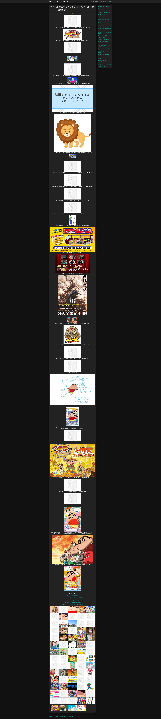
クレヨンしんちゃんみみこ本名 (72, 600)
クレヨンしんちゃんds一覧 (103, 39)
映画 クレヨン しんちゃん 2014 (103, 57)
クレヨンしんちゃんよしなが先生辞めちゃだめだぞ (72, 604)
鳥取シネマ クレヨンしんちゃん (104, 48)
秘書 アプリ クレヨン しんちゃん (104, 20)
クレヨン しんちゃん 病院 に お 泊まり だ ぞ (104, 51)
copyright (109, 1)
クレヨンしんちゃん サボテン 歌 (104, 64)
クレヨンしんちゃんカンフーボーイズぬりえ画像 (104, 36)
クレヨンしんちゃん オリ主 (103, 54)
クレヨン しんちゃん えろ (59, 1)
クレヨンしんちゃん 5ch (103, 66)
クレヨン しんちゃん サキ (103, 14)
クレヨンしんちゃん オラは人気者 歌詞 (104, 33)
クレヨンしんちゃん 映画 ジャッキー (104, 42)
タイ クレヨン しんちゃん (103, 17)
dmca (92, 1)
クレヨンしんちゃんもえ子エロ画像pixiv (72, 602)
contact (96, 1)
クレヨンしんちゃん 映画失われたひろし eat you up (104, 29)
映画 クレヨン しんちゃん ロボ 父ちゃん (104, 46)
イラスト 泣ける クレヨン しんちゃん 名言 (104, 61)
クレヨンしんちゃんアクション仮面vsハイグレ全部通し (72, 597)
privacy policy (102, 1)
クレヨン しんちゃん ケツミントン (104, 25)
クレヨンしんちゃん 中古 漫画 (104, 12)
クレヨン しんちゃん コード (103, 22)
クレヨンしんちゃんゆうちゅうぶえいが (72, 595)
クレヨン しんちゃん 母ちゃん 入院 (104, 9)
